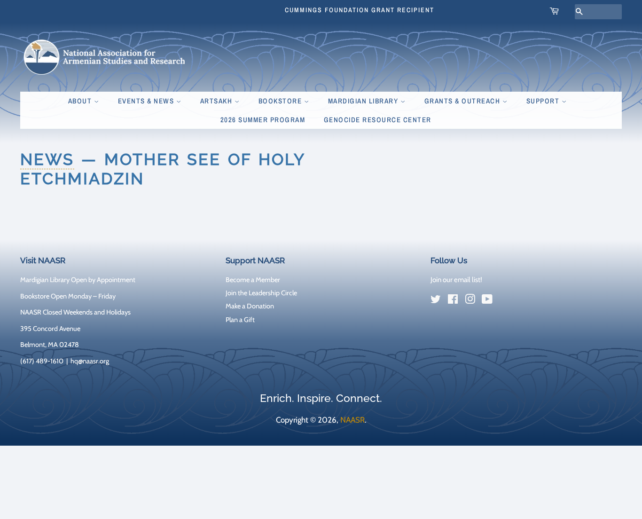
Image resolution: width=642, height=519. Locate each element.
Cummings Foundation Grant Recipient (359, 10)
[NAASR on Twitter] (436, 301)
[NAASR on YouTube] (487, 301)
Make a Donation (250, 306)
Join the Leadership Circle (261, 293)
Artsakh (217, 101)
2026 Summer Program (262, 120)
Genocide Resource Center (377, 120)
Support (544, 101)
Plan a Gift (240, 319)
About (81, 101)
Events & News (147, 101)
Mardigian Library (364, 101)
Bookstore (281, 101)
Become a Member (253, 279)
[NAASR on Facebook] (452, 301)
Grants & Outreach (463, 101)
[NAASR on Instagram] (470, 301)
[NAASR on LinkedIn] (504, 301)
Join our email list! (456, 279)
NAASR (352, 420)
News (47, 159)
